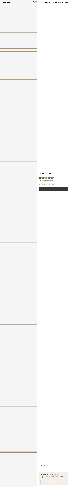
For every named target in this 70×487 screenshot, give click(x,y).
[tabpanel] (18, 243)
